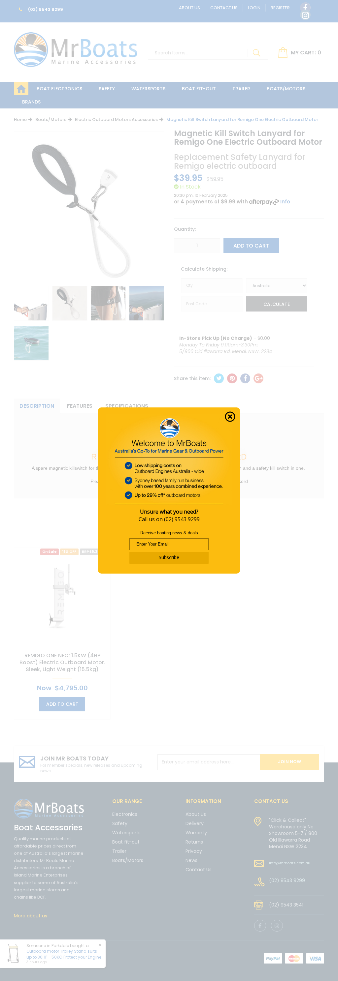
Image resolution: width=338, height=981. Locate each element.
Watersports (148, 88)
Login (254, 8)
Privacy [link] (194, 851)
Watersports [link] (126, 832)
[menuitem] (219, 378)
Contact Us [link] (199, 869)
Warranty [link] (196, 832)
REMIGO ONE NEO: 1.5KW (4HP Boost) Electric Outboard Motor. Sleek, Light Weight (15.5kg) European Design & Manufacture (62, 666)
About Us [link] (196, 815)
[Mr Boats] (75, 47)
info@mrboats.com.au (289, 863)
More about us (30, 915)
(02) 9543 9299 (45, 9)
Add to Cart (251, 246)
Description (36, 406)
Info (285, 201)
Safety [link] (119, 823)
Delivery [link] (195, 823)
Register (280, 8)
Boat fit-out (199, 88)
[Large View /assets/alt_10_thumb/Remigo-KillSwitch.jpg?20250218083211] (31, 303)
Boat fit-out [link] (126, 842)
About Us (189, 8)
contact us (271, 801)
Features (79, 406)
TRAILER (241, 88)
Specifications (126, 406)
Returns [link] (194, 842)
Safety (107, 88)
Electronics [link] (124, 815)
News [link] (191, 860)
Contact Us (224, 8)
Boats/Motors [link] (127, 860)
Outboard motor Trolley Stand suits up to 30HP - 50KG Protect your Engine (63, 954)
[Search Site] (256, 53)
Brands (31, 102)
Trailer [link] (119, 851)
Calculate (276, 304)
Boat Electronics (59, 88)
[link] (305, 7)
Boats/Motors (286, 88)
